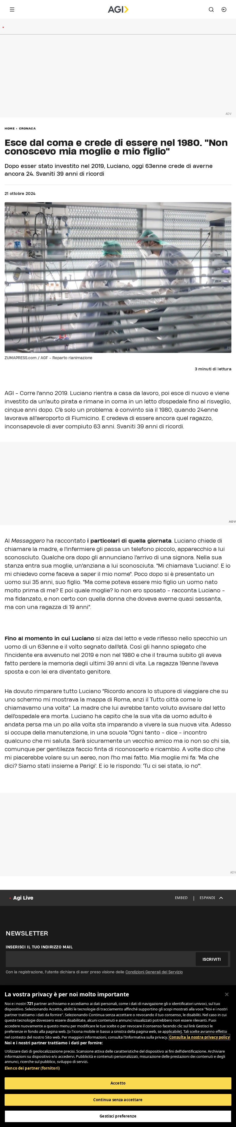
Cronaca (27, 128)
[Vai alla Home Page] (118, 9)
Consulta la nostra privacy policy (199, 1037)
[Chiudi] (226, 994)
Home (10, 128)
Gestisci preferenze (118, 1116)
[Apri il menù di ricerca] (211, 9)
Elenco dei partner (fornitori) (32, 1068)
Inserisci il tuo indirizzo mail (39, 947)
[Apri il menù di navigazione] (12, 9)
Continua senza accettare (117, 1099)
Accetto (118, 1083)
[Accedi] (224, 9)
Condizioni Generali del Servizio (154, 972)
